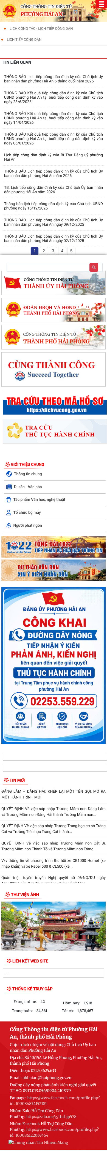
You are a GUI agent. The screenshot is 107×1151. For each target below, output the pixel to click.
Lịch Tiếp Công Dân (24, 40)
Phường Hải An (41, 14)
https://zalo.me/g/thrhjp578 (51, 1116)
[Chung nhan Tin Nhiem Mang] (38, 1143)
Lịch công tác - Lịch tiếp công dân (41, 29)
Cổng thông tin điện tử (46, 6)
